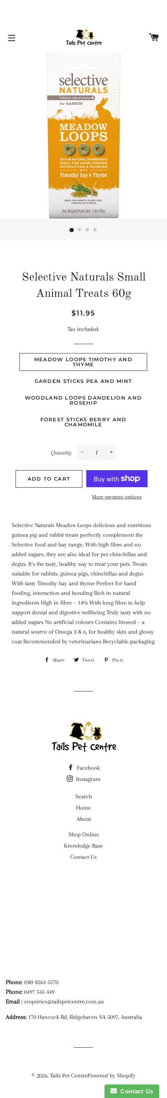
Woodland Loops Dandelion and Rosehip (83, 400)
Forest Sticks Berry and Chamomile (83, 421)
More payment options (117, 497)
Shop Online (83, 834)
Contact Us (83, 856)
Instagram (88, 779)
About (84, 818)
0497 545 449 (39, 991)
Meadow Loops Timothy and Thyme (83, 361)
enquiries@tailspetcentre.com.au (64, 1001)
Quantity (61, 452)
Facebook (87, 767)
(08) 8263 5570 (41, 982)
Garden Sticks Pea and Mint (83, 381)
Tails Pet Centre (68, 1075)
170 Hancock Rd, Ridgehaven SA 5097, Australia (85, 1017)
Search (83, 796)
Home (83, 807)
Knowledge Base (83, 845)
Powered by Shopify (111, 1075)
